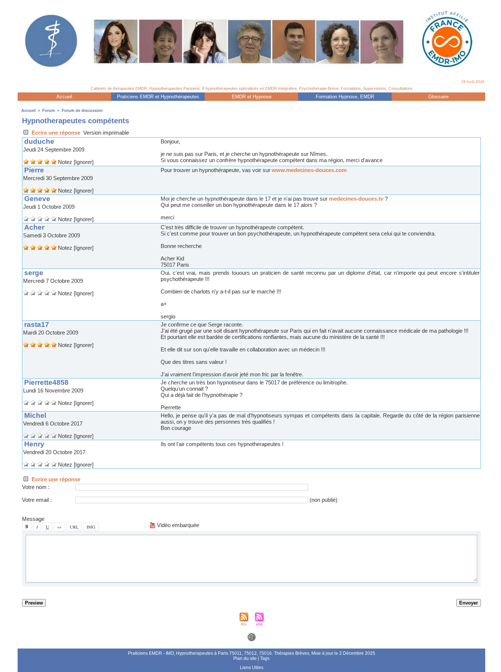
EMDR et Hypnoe (251, 96)
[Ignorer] (84, 162)
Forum (48, 110)
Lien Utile (251, 667)
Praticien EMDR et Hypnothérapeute (158, 96)
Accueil (64, 96)
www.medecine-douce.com (309, 170)
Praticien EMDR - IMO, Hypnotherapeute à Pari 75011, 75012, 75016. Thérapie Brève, (219, 653)
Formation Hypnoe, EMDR (345, 96)
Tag (265, 658)
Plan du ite (245, 658)
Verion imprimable (106, 132)
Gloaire (438, 96)
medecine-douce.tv (356, 199)
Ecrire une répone (55, 132)
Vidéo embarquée (177, 525)
